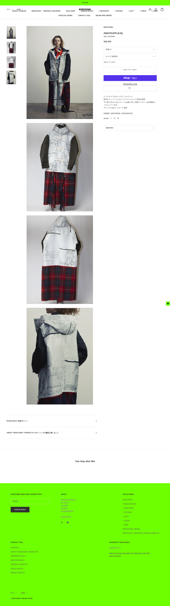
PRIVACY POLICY (18, 573)
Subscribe (20, 509)
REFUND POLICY (18, 560)
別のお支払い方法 (130, 84)
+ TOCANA (118, 11)
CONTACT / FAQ (84, 15)
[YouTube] (68, 522)
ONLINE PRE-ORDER (104, 15)
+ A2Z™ (131, 11)
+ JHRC (126, 525)
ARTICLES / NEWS (65, 15)
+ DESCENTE (104, 11)
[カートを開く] (162, 9)
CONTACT (15, 548)
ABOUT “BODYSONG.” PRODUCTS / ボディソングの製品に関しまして (33, 433)
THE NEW (85, 2)
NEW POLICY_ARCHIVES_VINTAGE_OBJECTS (141, 533)
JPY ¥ (8, 9)
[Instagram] (62, 522)
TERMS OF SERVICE (19, 564)
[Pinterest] (118, 118)
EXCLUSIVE (70, 11)
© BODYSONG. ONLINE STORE (22, 598)
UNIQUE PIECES (87, 11)
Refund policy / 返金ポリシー (17, 421)
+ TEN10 (143, 11)
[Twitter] (114, 118)
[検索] (156, 9)
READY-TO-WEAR (19, 11)
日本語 (19, 9)
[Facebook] (111, 118)
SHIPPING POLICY (18, 556)
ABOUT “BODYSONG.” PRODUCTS (24, 552)
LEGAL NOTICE (17, 568)
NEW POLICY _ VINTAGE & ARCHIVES (46, 11)
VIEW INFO (109, 128)
